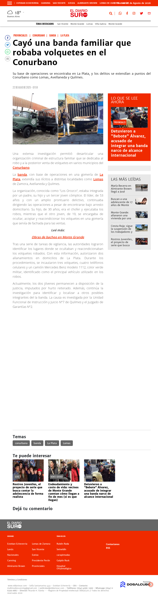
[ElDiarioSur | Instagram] (134, 13)
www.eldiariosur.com (17, 585)
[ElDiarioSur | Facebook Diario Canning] (127, 13)
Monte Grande (77, 24)
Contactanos (112, 544)
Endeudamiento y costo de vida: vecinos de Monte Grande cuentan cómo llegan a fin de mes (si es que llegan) (63, 492)
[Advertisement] (82, 333)
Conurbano (21, 167)
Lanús (10, 549)
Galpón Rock (63, 560)
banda (22, 174)
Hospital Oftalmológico (64, 567)
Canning (45, 3)
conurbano (21, 443)
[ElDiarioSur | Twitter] (141, 13)
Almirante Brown (87, 3)
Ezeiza (71, 3)
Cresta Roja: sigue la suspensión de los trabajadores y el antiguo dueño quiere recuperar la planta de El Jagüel (122, 233)
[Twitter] (7, 44)
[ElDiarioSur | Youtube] (136, 525)
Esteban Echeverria (28, 3)
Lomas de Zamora (109, 3)
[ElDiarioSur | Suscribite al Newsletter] (149, 13)
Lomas (89, 24)
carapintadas (63, 555)
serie (17, 476)
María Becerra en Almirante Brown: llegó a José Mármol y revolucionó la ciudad (121, 193)
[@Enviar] (7, 58)
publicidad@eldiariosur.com (52, 588)
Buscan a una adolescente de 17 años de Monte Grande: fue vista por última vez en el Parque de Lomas (122, 206)
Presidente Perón (41, 560)
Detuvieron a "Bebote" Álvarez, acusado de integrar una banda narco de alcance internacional (129, 143)
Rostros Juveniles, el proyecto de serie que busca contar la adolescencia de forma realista (122, 247)
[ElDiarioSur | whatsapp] (120, 13)
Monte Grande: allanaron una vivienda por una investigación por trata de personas (121, 218)
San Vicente (59, 3)
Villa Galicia (100, 24)
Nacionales (13, 555)
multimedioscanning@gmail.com (22, 588)
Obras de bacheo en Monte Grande (58, 237)
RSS (108, 548)
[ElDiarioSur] (14, 527)
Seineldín (61, 549)
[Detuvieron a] (99, 480)
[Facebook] (7, 38)
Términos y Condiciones (17, 580)
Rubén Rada (63, 543)
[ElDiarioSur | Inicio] (147, 537)
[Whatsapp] (7, 51)
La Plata (52, 443)
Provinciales (38, 566)
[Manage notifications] (150, 584)
